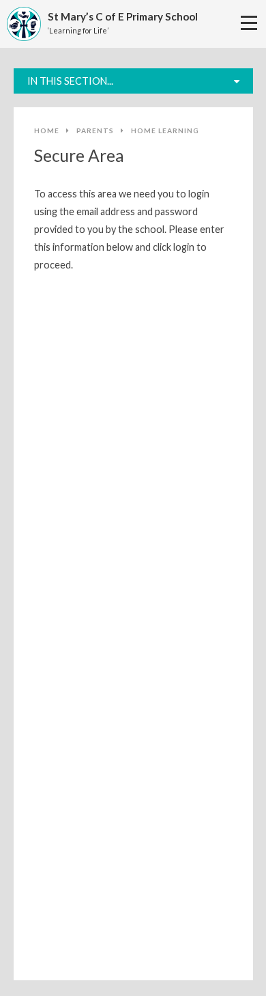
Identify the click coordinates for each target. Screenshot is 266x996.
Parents (95, 130)
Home (46, 130)
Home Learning (165, 130)
